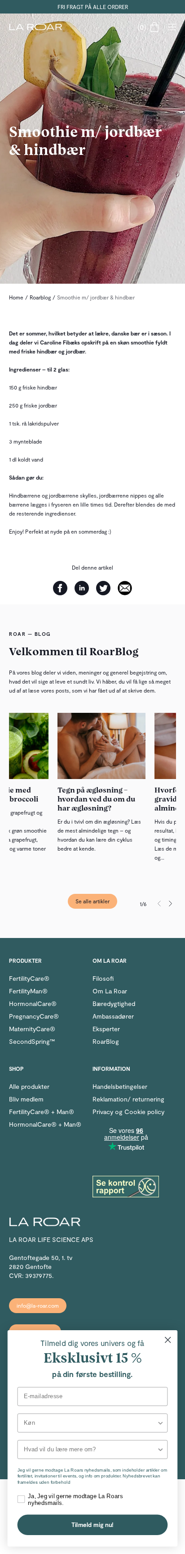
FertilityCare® (29, 978)
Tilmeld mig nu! (92, 1524)
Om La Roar (109, 991)
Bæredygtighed (113, 1003)
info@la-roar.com (38, 1305)
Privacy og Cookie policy (128, 1111)
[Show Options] (160, 1423)
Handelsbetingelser (119, 1086)
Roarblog (40, 297)
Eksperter (106, 1029)
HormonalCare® (33, 1003)
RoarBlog (105, 1041)
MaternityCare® (32, 1029)
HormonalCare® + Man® (45, 1124)
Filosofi (103, 978)
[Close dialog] (167, 1339)
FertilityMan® (28, 991)
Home (16, 297)
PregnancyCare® (34, 1016)
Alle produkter (29, 1086)
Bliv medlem (26, 1099)
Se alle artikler (92, 901)
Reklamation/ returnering (128, 1099)
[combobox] (90, 1423)
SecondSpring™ (32, 1041)
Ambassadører (113, 1016)
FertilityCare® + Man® (41, 1111)
